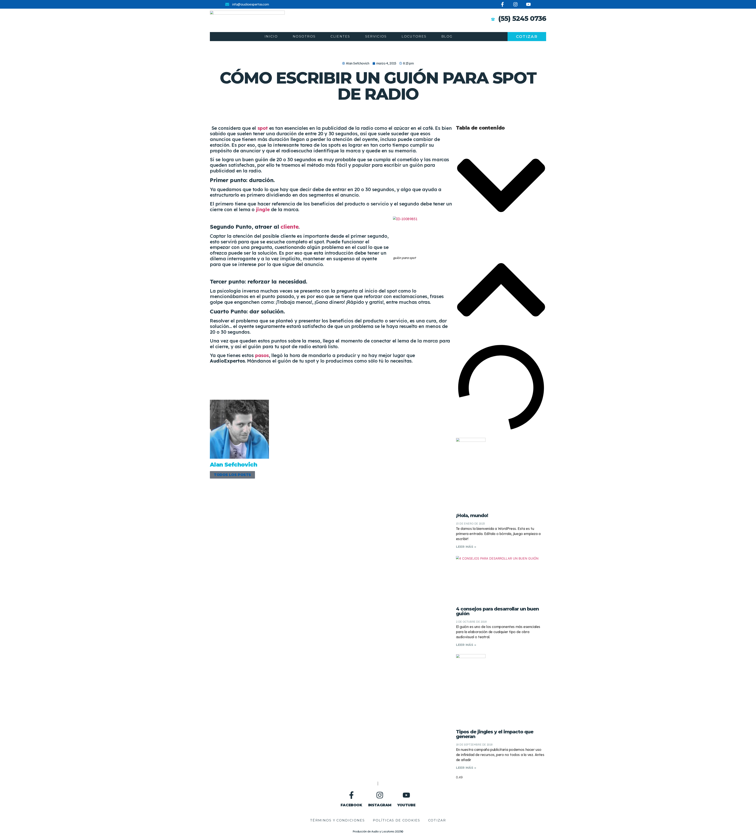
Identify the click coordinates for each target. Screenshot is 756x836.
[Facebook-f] (502, 4)
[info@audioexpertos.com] (227, 4)
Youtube (406, 805)
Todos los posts (232, 475)
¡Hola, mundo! (472, 515)
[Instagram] (515, 4)
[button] (501, 186)
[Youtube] (528, 4)
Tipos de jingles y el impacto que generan (494, 734)
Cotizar (437, 820)
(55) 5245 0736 (522, 18)
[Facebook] (351, 795)
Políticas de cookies (396, 820)
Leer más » (466, 547)
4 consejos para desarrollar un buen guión (497, 611)
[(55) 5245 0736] (493, 19)
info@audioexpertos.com (250, 4)
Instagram (379, 805)
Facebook (351, 805)
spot (262, 128)
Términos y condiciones (337, 820)
